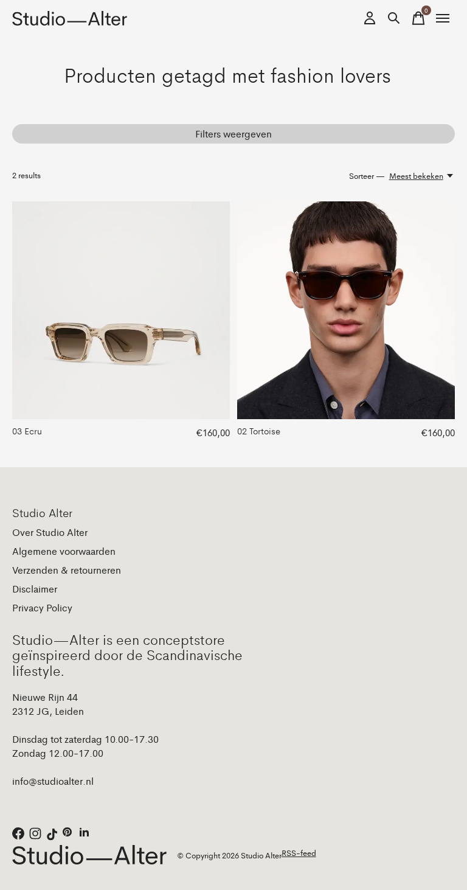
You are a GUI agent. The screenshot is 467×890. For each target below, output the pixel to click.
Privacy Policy (42, 607)
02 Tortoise (258, 430)
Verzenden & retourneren (66, 570)
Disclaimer (34, 589)
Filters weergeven (233, 134)
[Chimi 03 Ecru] (121, 310)
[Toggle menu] (443, 18)
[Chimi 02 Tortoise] (346, 310)
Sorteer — (367, 175)
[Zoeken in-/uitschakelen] (394, 18)
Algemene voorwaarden (64, 551)
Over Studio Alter (50, 532)
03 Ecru (27, 430)
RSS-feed (299, 852)
